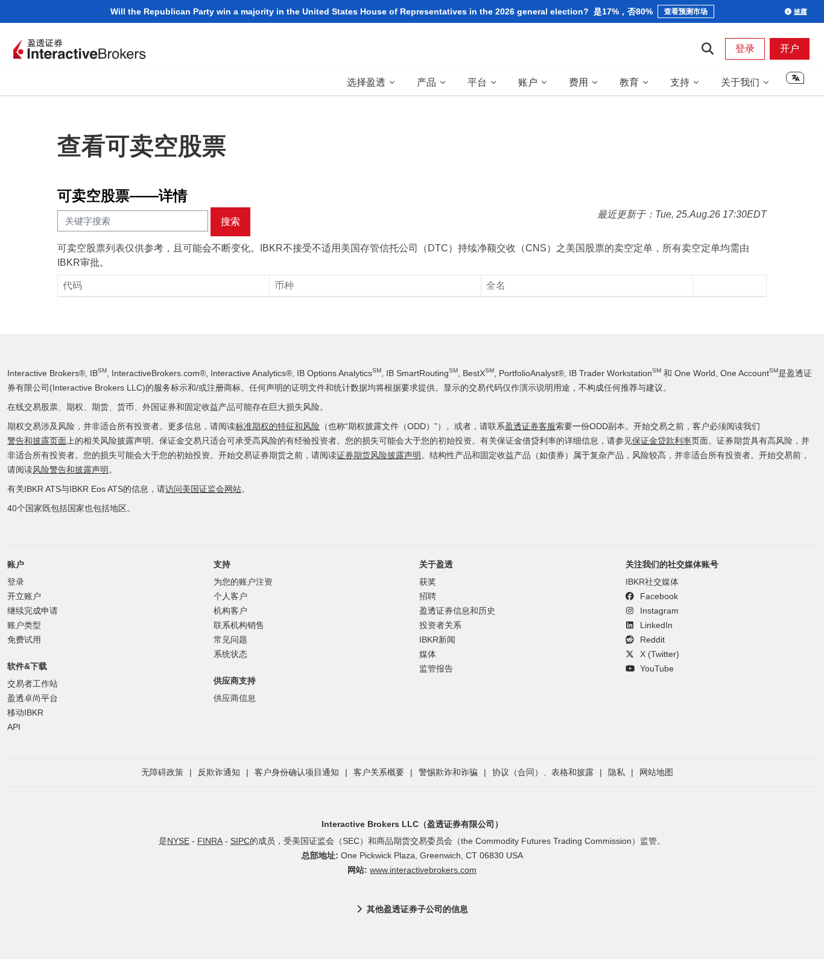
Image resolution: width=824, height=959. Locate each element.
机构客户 (230, 610)
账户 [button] (527, 82)
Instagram (658, 610)
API (14, 727)
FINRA (210, 841)
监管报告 (436, 668)
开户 (789, 48)
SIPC (240, 841)
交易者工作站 (32, 683)
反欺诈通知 (219, 772)
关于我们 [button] (740, 82)
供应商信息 (235, 698)
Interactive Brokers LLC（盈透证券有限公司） (412, 824)
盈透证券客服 (530, 426)
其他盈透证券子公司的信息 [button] (417, 909)
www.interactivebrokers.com (423, 870)
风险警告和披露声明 (71, 469)
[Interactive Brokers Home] (79, 50)
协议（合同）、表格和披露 (543, 772)
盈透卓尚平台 (32, 698)
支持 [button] (679, 82)
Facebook (658, 596)
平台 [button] (477, 82)
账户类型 (24, 625)
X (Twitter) (658, 654)
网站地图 (656, 772)
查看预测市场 (686, 11)
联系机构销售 (239, 625)
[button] (795, 82)
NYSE (178, 841)
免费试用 (24, 639)
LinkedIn (655, 625)
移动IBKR (25, 712)
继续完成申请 (32, 610)
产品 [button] (426, 82)
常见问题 (230, 639)
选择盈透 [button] (366, 82)
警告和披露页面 (36, 440)
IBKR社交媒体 (652, 581)
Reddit (651, 639)
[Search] (707, 48)
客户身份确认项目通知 (297, 772)
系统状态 (230, 654)
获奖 (427, 581)
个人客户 (230, 596)
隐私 (616, 772)
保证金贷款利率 (661, 440)
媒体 (427, 654)
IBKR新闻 (437, 639)
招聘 (427, 596)
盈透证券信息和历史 (457, 610)
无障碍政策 (162, 772)
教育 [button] (629, 82)
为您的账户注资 (243, 581)
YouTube (656, 668)
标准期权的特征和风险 (277, 426)
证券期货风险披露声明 (379, 455)
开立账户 (24, 596)
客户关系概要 (378, 772)
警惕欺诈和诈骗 (448, 772)
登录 (745, 48)
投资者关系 (440, 625)
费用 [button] (578, 82)
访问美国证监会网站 (203, 489)
